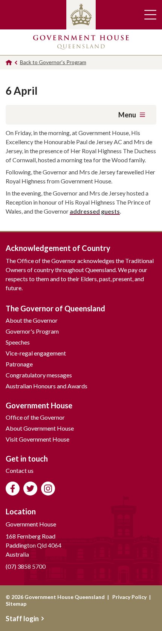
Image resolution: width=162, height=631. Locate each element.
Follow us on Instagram (48, 489)
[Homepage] (9, 62)
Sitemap (16, 603)
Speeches (18, 342)
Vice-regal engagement (36, 353)
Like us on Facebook (13, 489)
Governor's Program (32, 331)
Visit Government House (37, 439)
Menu (127, 115)
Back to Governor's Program (53, 62)
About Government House (40, 428)
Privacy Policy (129, 597)
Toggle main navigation (150, 14)
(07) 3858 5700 (26, 566)
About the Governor (32, 320)
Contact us (20, 470)
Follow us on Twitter (30, 489)
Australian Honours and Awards (46, 385)
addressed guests (95, 211)
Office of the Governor (35, 417)
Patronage (19, 364)
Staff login (22, 618)
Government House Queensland (81, 42)
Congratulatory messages (39, 375)
